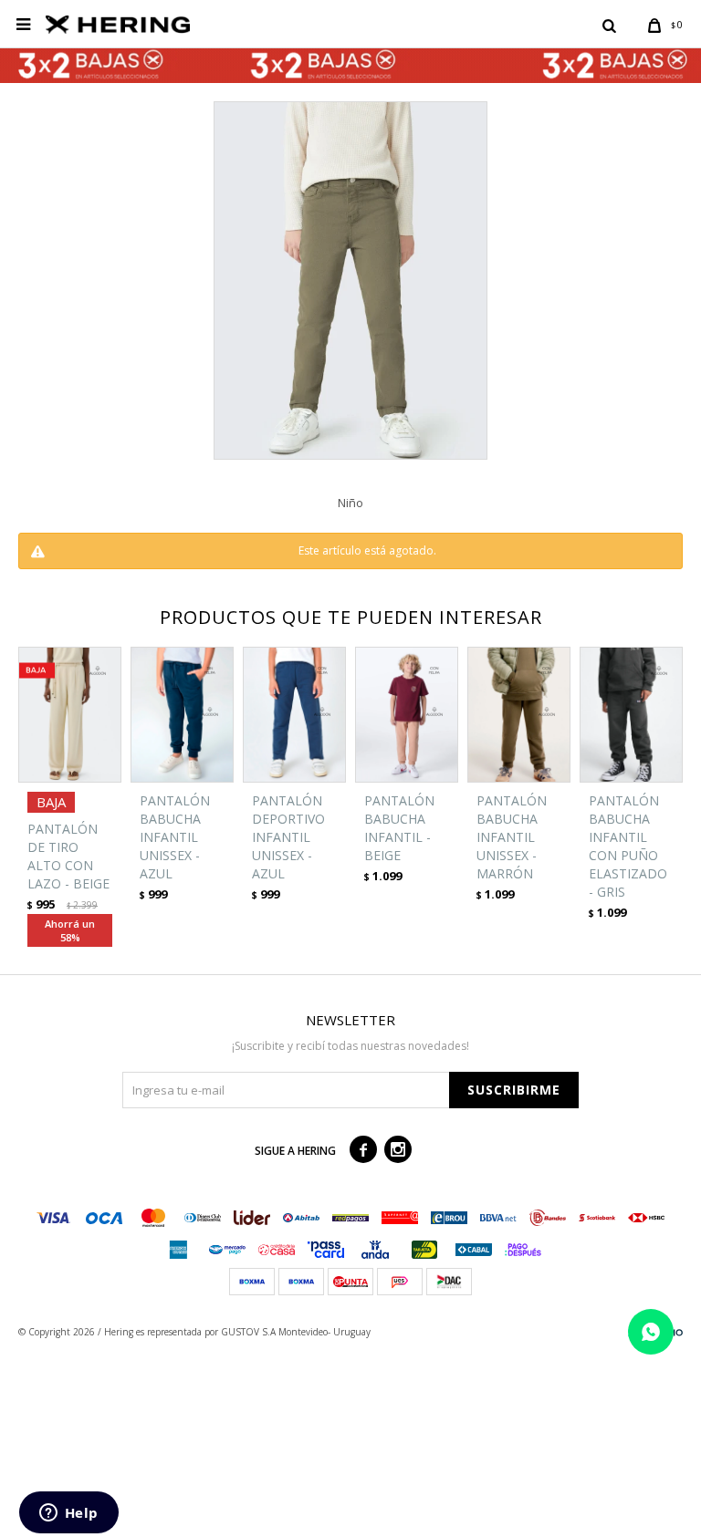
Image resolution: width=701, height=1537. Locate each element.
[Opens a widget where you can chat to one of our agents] (68, 1514)
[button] (609, 24)
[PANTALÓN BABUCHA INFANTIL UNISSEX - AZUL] (182, 715)
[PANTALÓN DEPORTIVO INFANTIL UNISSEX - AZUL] (294, 715)
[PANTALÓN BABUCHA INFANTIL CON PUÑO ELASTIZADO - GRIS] (631, 715)
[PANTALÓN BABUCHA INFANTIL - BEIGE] (406, 715)
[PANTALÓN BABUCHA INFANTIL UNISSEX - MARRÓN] (518, 715)
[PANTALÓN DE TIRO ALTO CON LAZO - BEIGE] (69, 715)
